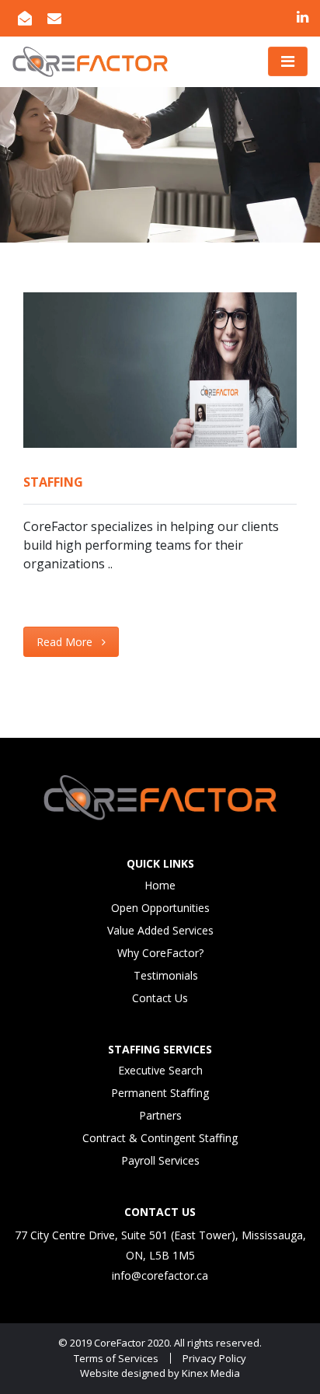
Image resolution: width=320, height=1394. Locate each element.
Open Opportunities (160, 907)
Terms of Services (116, 1358)
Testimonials (166, 975)
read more (66, 641)
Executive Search (160, 1070)
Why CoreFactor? (160, 952)
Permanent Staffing (160, 1092)
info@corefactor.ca (160, 1275)
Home (160, 885)
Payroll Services (160, 1160)
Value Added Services (160, 930)
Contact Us (160, 997)
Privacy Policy (214, 1358)
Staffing (53, 482)
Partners (160, 1115)
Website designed (122, 1373)
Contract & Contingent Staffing (160, 1137)
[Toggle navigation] (288, 61)
